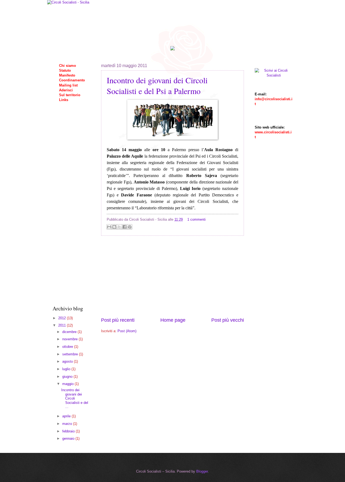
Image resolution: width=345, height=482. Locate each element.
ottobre (68, 347)
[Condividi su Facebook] (124, 227)
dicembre (70, 332)
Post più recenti (117, 320)
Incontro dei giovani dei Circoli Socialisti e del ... (74, 398)
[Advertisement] (172, 276)
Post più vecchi (227, 320)
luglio (66, 369)
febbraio (69, 431)
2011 (62, 325)
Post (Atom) (127, 331)
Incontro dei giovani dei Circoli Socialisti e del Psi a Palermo (157, 85)
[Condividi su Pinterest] (129, 227)
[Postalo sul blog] (114, 227)
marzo (67, 424)
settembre (70, 354)
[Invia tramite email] (109, 227)
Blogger (202, 471)
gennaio (68, 438)
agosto (68, 361)
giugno (68, 376)
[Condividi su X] (119, 227)
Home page (172, 320)
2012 (62, 318)
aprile (67, 416)
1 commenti (196, 219)
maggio (68, 384)
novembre (70, 339)
